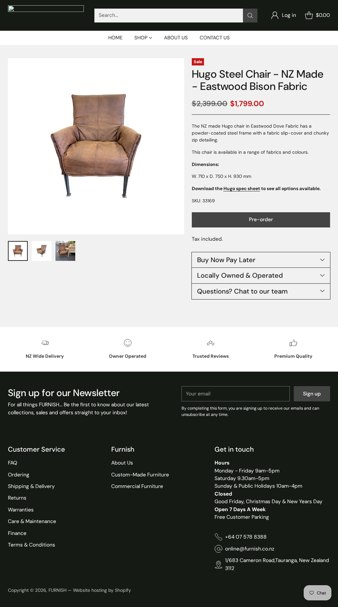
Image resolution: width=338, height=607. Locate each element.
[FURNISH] (46, 15)
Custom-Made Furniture (140, 474)
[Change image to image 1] (18, 251)
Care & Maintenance (32, 521)
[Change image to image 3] (65, 251)
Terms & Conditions (31, 545)
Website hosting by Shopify (102, 590)
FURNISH (57, 590)
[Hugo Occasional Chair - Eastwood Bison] (96, 146)
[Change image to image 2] (41, 251)
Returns (17, 498)
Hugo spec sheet (241, 188)
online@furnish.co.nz (249, 549)
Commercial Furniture (137, 486)
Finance (17, 533)
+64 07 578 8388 (246, 537)
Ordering (18, 474)
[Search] (250, 15)
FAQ (12, 463)
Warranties (21, 509)
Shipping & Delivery (31, 486)
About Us (122, 463)
